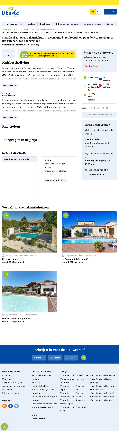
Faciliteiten (45, 24)
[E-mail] (98, 108)
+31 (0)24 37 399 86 (98, 170)
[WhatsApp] (90, 108)
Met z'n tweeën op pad (43, 407)
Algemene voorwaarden (14, 386)
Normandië (29, 29)
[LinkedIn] (103, 108)
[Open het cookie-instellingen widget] (4, 426)
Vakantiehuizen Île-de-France (74, 375)
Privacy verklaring (10, 393)
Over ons (6, 379)
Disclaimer (7, 389)
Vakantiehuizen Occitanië (102, 393)
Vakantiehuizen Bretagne (102, 400)
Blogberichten (38, 418)
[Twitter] (16, 406)
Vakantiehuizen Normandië (103, 396)
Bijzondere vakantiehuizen (44, 403)
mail (106, 143)
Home (4, 29)
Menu (112, 11)
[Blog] (4, 406)
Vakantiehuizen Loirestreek (103, 375)
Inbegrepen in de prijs (67, 24)
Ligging (92, 24)
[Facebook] (94, 108)
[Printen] (107, 108)
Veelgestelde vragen (12, 382)
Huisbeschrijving (13, 24)
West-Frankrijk (16, 29)
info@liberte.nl (96, 174)
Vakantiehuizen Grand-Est (72, 396)
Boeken (110, 24)
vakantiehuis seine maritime (47, 29)
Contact (6, 375)
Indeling (31, 24)
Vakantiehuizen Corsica (71, 393)
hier (31, 55)
